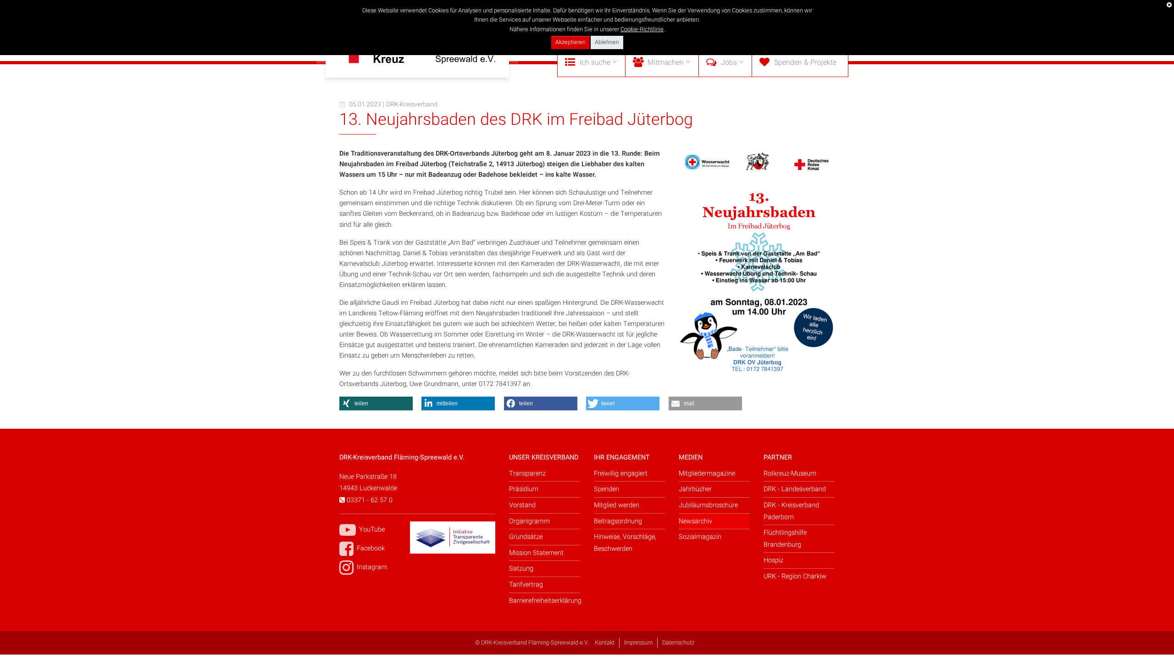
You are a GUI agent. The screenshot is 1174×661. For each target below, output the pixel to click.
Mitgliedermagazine (707, 473)
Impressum (638, 643)
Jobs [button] (729, 62)
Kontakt (605, 643)
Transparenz (527, 473)
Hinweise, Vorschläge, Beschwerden (625, 543)
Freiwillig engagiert (621, 473)
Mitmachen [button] (666, 62)
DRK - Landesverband (795, 489)
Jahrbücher (695, 489)
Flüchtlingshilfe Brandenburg (785, 538)
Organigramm (529, 521)
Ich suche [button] (595, 62)
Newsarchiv (695, 521)
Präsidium (523, 489)
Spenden (606, 489)
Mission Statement (536, 553)
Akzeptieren (570, 42)
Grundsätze (526, 537)
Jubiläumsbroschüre (708, 505)
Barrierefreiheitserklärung (544, 600)
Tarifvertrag (526, 584)
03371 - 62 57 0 (369, 500)
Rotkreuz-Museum (790, 473)
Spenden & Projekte (805, 62)
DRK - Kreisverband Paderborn (791, 511)
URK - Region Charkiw (795, 576)
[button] (376, 403)
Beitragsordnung (618, 521)
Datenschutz (678, 643)
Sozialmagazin (700, 537)
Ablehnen (607, 42)
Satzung (521, 568)
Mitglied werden (616, 505)
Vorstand (522, 505)
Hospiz (773, 560)
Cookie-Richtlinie (642, 29)
